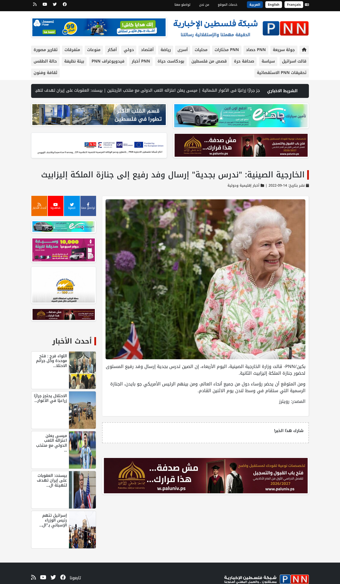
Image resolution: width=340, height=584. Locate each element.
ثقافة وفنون (45, 72)
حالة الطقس (45, 61)
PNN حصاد (256, 50)
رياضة (166, 50)
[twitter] (54, 6)
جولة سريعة (284, 50)
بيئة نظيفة (74, 61)
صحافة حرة (244, 61)
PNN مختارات (227, 50)
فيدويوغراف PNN (108, 61)
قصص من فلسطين (209, 61)
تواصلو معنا (182, 4)
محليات (201, 50)
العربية (254, 4)
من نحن (204, 4)
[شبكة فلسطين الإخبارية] (241, 27)
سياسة (268, 61)
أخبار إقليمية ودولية (243, 185)
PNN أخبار (141, 61)
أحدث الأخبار (72, 341)
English (274, 4)
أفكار (112, 50)
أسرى (182, 50)
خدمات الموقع (227, 4)
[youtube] (45, 6)
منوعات (94, 50)
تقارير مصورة (45, 50)
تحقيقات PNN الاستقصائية (281, 72)
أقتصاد (147, 50)
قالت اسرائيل (294, 61)
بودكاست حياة (171, 61)
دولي (129, 50)
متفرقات (72, 50)
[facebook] (64, 6)
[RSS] (35, 6)
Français (294, 4)
